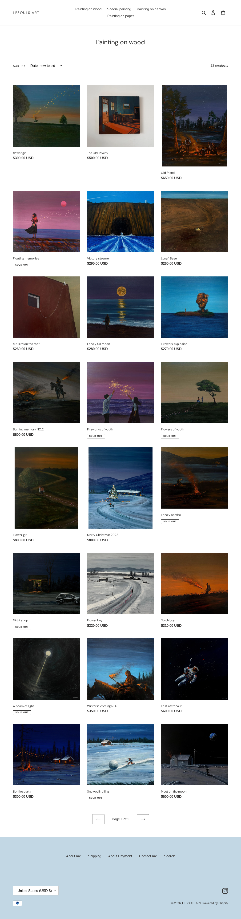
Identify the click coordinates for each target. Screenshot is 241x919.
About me (73, 856)
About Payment (120, 856)
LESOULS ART (26, 13)
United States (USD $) (34, 891)
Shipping (94, 856)
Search (169, 856)
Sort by (19, 66)
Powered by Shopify (215, 903)
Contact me (148, 856)
